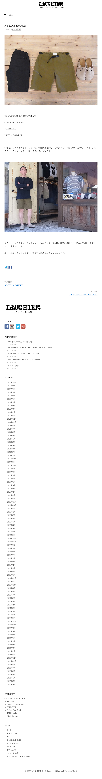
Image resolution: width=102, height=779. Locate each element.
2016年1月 (11, 654)
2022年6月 (11, 399)
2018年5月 (11, 561)
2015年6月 (11, 677)
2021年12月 (12, 419)
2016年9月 (11, 628)
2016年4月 (11, 644)
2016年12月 (12, 618)
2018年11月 (12, 541)
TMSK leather (12, 713)
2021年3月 (11, 448)
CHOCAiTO (12, 733)
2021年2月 (11, 452)
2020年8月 (11, 472)
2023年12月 (12, 382)
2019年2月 (11, 531)
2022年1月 (11, 415)
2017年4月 (11, 604)
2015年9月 (11, 668)
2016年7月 (11, 634)
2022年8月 (11, 395)
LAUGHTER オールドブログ (19, 756)
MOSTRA (11, 746)
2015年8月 (11, 671)
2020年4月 (11, 485)
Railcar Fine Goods (14, 710)
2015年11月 (12, 661)
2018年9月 (11, 548)
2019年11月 (12, 502)
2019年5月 (11, 521)
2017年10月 (12, 585)
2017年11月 (12, 581)
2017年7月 (11, 595)
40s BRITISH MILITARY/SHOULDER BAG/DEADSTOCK (31, 347)
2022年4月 (11, 405)
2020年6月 (11, 478)
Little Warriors (12, 743)
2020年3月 (11, 488)
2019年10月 (12, 505)
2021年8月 (11, 432)
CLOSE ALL (20, 698)
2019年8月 (11, 512)
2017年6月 (11, 598)
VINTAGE (11, 701)
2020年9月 (11, 468)
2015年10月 (12, 664)
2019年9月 (11, 508)
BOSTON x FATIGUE (14, 285)
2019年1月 (11, 535)
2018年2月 (11, 571)
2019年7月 (11, 515)
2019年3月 (11, 528)
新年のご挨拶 (13, 365)
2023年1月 (11, 389)
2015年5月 (11, 681)
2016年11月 (12, 621)
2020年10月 (12, 465)
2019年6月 (11, 518)
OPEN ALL (9, 698)
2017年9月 (11, 588)
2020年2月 (11, 492)
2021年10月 (12, 425)
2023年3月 (11, 385)
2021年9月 (11, 429)
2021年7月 (11, 435)
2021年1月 (11, 455)
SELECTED (11, 707)
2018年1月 (11, 575)
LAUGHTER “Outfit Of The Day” (83, 294)
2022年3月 (11, 409)
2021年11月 (12, 422)
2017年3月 (11, 608)
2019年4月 (11, 525)
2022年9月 (11, 392)
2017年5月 (11, 601)
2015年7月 (11, 674)
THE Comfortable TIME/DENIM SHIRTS (24, 359)
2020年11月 (12, 462)
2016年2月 (11, 651)
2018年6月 (11, 558)
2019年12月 (12, 498)
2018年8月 (11, 551)
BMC (9, 730)
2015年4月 (11, 684)
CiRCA (10, 736)
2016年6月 (11, 638)
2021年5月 (11, 442)
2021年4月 (11, 445)
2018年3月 (11, 568)
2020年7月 (11, 475)
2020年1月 (11, 495)
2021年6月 (11, 438)
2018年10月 (12, 545)
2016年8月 (11, 631)
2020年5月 (11, 482)
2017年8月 (11, 591)
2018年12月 (12, 538)
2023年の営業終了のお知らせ (20, 341)
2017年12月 (12, 578)
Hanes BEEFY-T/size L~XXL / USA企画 (23, 353)
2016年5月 (11, 641)
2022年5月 (11, 402)
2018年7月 (11, 555)
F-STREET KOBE (14, 740)
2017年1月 (11, 614)
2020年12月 (12, 458)
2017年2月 (11, 611)
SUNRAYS (11, 750)
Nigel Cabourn (12, 716)
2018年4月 (11, 565)
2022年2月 (11, 412)
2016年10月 (12, 624)
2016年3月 (11, 648)
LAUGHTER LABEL (15, 704)
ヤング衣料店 (12, 753)
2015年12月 (12, 658)
